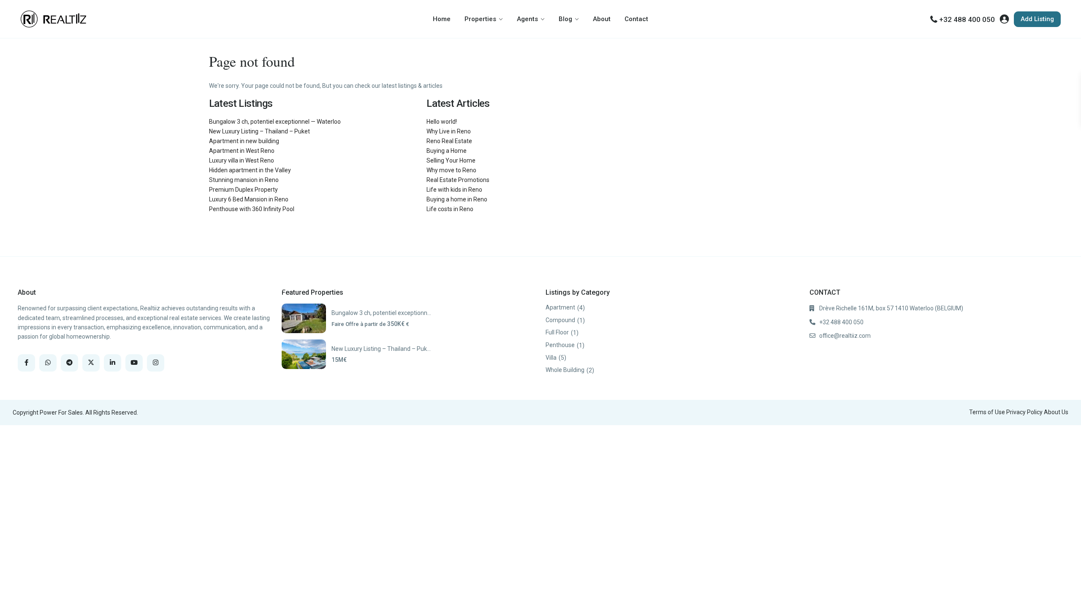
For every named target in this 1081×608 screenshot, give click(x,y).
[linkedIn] (112, 363)
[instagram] (155, 363)
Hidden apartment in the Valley (250, 170)
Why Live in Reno (448, 131)
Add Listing (1037, 19)
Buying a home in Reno (456, 199)
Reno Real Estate (449, 141)
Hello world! (441, 121)
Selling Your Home (450, 160)
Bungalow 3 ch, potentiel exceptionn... (381, 312)
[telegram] (69, 363)
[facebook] (26, 363)
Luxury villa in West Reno (241, 160)
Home (442, 19)
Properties (480, 19)
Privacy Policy (1024, 412)
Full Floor (557, 332)
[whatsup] (48, 363)
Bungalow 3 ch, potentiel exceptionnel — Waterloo (275, 121)
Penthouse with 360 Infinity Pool (251, 209)
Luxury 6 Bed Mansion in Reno (248, 199)
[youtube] (134, 363)
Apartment (560, 307)
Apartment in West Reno (241, 150)
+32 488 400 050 (967, 19)
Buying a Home (446, 150)
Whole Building (565, 369)
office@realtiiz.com (845, 335)
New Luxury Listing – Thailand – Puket (259, 131)
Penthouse (560, 345)
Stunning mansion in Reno (244, 179)
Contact (636, 19)
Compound (560, 320)
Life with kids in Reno (454, 189)
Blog (565, 19)
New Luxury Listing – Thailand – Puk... (381, 348)
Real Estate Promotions (457, 179)
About (602, 19)
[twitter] (91, 363)
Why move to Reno (451, 170)
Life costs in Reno (449, 209)
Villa (551, 357)
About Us (1056, 412)
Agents (527, 19)
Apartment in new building (244, 141)
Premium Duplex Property (243, 189)
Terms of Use (987, 412)
